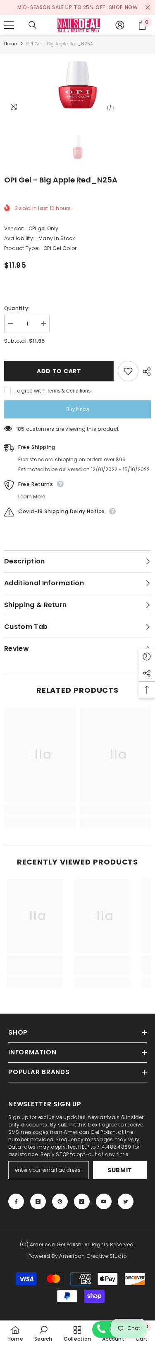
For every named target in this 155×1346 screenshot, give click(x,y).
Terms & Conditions (69, 391)
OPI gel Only (44, 228)
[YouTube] (104, 1201)
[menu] (9, 25)
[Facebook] (16, 1201)
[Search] (33, 25)
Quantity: (16, 308)
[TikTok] (82, 1201)
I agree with (29, 390)
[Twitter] (126, 1201)
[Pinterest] (60, 1201)
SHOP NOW (123, 7)
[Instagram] (38, 1201)
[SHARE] (144, 371)
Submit (119, 1170)
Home (10, 44)
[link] (40, 809)
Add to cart (59, 371)
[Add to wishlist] (128, 371)
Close (148, 8)
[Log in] (119, 25)
